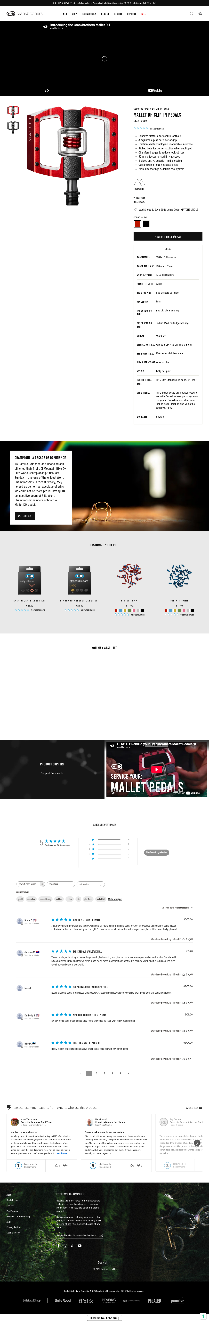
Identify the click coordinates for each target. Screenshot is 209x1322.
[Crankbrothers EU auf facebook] (58, 1246)
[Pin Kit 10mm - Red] (166, 610)
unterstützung (45, 899)
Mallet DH (101, 899)
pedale (69, 899)
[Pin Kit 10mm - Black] (192, 610)
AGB (9, 1221)
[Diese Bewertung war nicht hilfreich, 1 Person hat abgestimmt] (189, 1058)
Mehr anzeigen (115, 899)
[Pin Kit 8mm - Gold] (125, 610)
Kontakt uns (12, 1200)
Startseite (138, 108)
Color (140, 217)
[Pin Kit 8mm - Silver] (138, 610)
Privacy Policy (13, 1227)
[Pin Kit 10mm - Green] (179, 610)
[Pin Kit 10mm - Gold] (175, 610)
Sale (143, 13)
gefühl (20, 899)
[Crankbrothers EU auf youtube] (80, 1246)
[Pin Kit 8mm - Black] (142, 610)
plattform (88, 899)
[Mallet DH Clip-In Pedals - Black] (31, 717)
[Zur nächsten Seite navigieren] (128, 1073)
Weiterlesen (24, 515)
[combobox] (61, 884)
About (9, 1194)
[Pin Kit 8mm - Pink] (133, 610)
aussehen (31, 899)
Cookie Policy (13, 1232)
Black (146, 224)
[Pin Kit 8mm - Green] (129, 610)
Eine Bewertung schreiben (156, 852)
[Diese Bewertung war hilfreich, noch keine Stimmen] (184, 939)
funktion (59, 899)
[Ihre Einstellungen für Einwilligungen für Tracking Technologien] (203, 1316)
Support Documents (52, 773)
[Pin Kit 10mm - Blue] (170, 610)
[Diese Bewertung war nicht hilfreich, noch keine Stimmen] (189, 939)
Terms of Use (64, 1224)
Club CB (105, 13)
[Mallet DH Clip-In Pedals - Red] (27, 717)
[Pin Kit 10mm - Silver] (188, 610)
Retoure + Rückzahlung (18, 1216)
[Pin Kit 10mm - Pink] (183, 610)
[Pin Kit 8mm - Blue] (120, 610)
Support (131, 13)
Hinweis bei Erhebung (104, 1318)
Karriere (10, 1205)
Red (137, 224)
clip (78, 899)
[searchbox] (27, 884)
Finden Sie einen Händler (168, 236)
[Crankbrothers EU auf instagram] (65, 1246)
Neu (65, 13)
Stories (118, 13)
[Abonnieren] (101, 1235)
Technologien (89, 13)
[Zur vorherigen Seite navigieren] (81, 1073)
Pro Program (13, 1211)
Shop (74, 13)
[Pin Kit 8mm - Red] (116, 610)
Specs (168, 249)
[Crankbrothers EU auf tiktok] (72, 1246)
